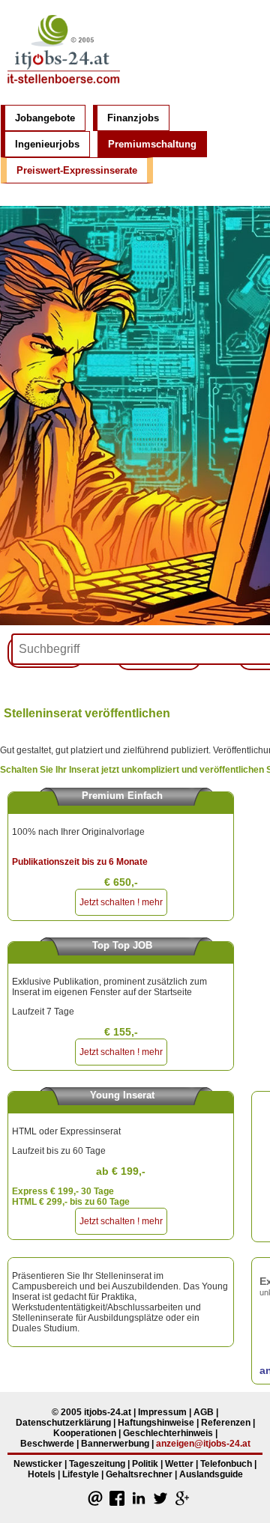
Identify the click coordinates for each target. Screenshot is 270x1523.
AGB (204, 1412)
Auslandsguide (211, 1474)
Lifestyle (80, 1474)
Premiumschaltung (152, 144)
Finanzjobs (133, 118)
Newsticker (38, 1464)
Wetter (179, 1464)
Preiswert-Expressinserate (76, 170)
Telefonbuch (226, 1464)
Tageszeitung (97, 1464)
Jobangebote (45, 118)
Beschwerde (47, 1443)
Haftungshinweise (156, 1422)
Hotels (42, 1474)
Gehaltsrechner (139, 1474)
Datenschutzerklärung (63, 1422)
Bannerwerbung (115, 1443)
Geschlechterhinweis (168, 1433)
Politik (145, 1464)
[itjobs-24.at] (64, 88)
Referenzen (225, 1422)
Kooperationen (84, 1433)
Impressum (162, 1412)
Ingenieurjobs (47, 144)
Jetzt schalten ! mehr (121, 902)
